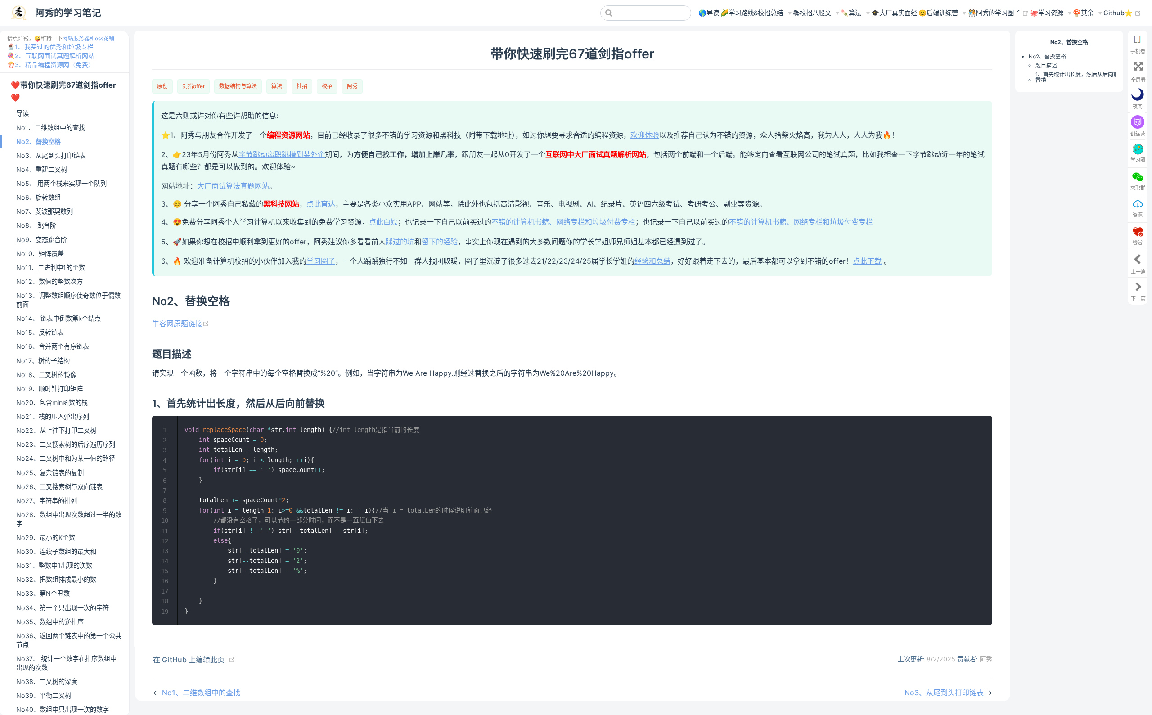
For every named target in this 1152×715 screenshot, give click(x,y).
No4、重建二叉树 (41, 169)
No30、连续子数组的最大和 (56, 551)
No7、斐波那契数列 (44, 211)
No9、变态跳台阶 (41, 239)
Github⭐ (1122, 13)
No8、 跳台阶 (36, 225)
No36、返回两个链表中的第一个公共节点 (69, 640)
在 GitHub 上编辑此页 (189, 659)
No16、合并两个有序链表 (52, 346)
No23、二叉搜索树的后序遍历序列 (65, 444)
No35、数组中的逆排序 (50, 621)
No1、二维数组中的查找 (50, 127)
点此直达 (320, 203)
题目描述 (1046, 65)
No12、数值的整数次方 (49, 281)
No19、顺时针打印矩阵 (49, 388)
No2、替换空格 (38, 141)
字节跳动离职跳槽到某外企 (281, 154)
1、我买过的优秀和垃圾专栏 (54, 46)
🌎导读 (708, 13)
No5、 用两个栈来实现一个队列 (61, 183)
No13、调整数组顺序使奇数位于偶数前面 (68, 300)
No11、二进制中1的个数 (50, 267)
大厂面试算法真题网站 (233, 185)
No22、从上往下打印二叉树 (56, 430)
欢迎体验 (644, 134)
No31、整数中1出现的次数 (54, 565)
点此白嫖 (383, 221)
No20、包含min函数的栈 (52, 402)
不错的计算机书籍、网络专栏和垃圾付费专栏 (563, 221)
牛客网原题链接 (180, 323)
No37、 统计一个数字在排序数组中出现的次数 (66, 663)
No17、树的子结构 (43, 360)
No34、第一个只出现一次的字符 (62, 608)
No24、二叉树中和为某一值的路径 (65, 458)
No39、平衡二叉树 (43, 695)
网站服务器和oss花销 (88, 38)
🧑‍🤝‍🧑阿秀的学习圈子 (998, 13)
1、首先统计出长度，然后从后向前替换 (1077, 77)
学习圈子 (320, 260)
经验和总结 (652, 260)
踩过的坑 (400, 241)
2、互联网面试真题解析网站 (54, 55)
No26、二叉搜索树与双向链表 (59, 486)
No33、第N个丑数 (43, 593)
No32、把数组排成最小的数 (56, 579)
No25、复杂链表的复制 (50, 473)
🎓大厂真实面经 (894, 13)
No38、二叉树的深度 (46, 681)
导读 (22, 113)
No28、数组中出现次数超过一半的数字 (69, 519)
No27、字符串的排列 (46, 500)
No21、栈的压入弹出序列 (52, 416)
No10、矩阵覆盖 (40, 253)
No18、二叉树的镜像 (46, 374)
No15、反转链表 (40, 332)
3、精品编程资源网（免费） (54, 64)
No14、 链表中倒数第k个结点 (58, 318)
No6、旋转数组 (38, 197)
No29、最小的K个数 (45, 537)
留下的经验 (440, 241)
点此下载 (867, 260)
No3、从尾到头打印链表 (51, 155)
